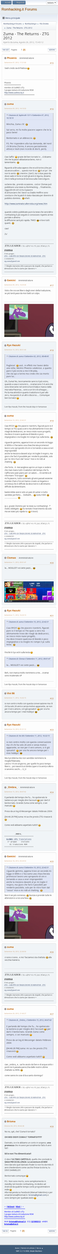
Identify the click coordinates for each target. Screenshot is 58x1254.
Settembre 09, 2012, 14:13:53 (15, 108)
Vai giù (6, 50)
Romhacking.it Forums (19, 9)
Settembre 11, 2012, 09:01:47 (15, 562)
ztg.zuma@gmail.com (12, 261)
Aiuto (17, 1248)
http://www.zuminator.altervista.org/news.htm (26, 203)
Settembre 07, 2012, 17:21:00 (15, 62)
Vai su (5, 1231)
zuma (10, 104)
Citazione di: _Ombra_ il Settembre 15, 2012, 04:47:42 (30, 1020)
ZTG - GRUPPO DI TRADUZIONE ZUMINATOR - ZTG (25, 256)
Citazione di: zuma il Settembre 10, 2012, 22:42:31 (29, 622)
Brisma (11, 1121)
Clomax (11, 557)
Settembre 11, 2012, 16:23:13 (15, 615)
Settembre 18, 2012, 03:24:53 (15, 861)
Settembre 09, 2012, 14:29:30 (15, 285)
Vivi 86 (11, 693)
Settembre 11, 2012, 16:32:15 (15, 698)
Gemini (11, 280)
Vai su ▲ (40, 1248)
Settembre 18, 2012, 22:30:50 (15, 951)
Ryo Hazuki (13, 345)
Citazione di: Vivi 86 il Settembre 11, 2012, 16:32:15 (29, 736)
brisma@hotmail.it (17, 1221)
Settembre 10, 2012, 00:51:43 (15, 350)
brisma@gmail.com (37, 1195)
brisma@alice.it (11, 1224)
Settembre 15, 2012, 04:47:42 (15, 792)
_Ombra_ (12, 787)
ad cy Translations (18, 839)
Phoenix (12, 58)
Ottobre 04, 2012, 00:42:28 (14, 1126)
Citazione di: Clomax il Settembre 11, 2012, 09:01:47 (29, 659)
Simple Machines (36, 1251)
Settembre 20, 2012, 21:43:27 (15, 1013)
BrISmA (10, 1206)
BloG (18, 1206)
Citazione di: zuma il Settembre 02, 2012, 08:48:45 (29, 356)
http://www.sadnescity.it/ (14, 1216)
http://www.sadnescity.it (14, 92)
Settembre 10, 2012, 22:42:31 (15, 420)
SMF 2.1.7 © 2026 (22, 1251)
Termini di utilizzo (28, 1248)
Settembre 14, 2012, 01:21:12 (15, 729)
